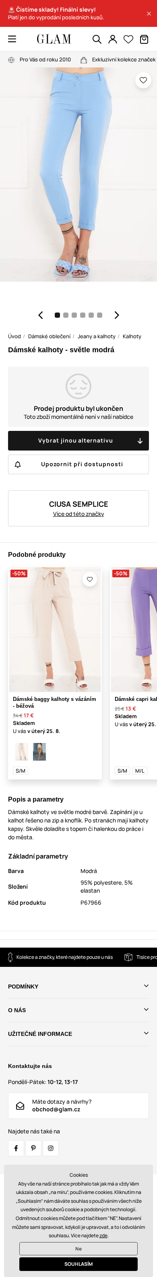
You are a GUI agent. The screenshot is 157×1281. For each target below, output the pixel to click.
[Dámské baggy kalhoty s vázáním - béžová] (22, 752)
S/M (20, 770)
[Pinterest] (33, 1148)
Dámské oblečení (49, 336)
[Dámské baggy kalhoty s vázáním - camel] (39, 752)
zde (103, 1235)
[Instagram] (51, 1148)
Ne (78, 1248)
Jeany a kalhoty (97, 336)
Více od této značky (78, 514)
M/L (140, 770)
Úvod (14, 336)
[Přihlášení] (113, 39)
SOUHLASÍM (78, 1264)
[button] (149, 13)
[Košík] (144, 39)
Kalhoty (132, 336)
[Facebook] (16, 1148)
